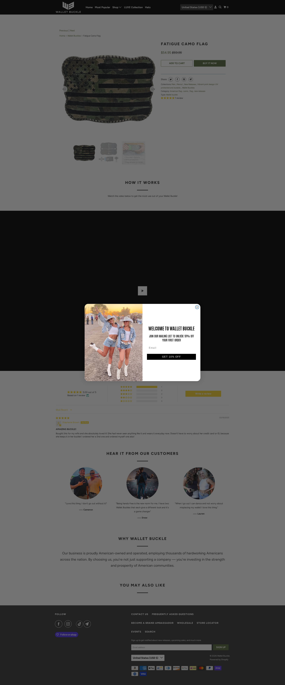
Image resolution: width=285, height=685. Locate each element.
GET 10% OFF (171, 356)
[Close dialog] (197, 307)
